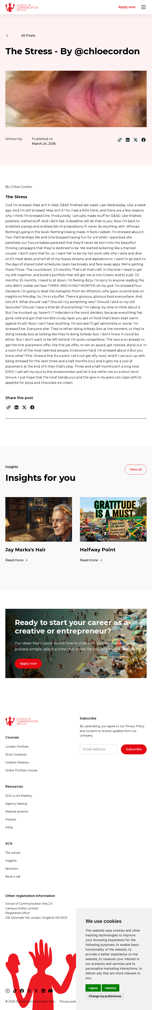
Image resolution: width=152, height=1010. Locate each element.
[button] (143, 7)
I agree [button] (93, 988)
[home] (21, 7)
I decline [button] (110, 988)
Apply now (127, 7)
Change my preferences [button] (105, 996)
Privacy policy (69, 1001)
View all (136, 469)
